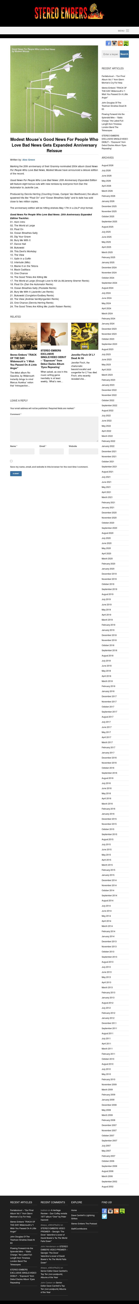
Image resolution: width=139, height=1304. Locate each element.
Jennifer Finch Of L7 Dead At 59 (83, 356)
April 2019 (106, 614)
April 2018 (106, 675)
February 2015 (108, 869)
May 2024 (106, 303)
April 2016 (106, 798)
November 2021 (109, 456)
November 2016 (109, 762)
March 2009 (107, 1089)
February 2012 (108, 1012)
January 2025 (108, 262)
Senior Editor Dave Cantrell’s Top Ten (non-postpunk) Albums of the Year (54, 1274)
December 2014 (109, 880)
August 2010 (107, 1063)
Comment (15, 414)
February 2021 (108, 502)
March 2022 (107, 435)
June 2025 (107, 236)
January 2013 (108, 997)
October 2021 (108, 461)
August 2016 (107, 778)
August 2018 (107, 655)
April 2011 (106, 1043)
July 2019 (106, 599)
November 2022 (109, 395)
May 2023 (106, 364)
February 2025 (108, 257)
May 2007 (106, 1150)
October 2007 (108, 1135)
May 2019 (106, 609)
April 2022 (106, 430)
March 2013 (107, 987)
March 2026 (107, 190)
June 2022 (107, 420)
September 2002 (109, 1181)
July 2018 (106, 660)
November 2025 (109, 211)
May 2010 (106, 1074)
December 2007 (109, 1125)
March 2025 (107, 252)
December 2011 (109, 1023)
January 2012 (108, 1017)
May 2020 (106, 548)
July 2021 (106, 476)
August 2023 (107, 349)
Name (13, 446)
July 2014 (106, 905)
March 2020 (107, 558)
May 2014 (106, 915)
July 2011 (106, 1038)
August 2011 (107, 1033)
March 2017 (107, 742)
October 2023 (108, 338)
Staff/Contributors (79, 1228)
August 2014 (107, 900)
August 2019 (107, 594)
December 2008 (109, 1104)
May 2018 (106, 670)
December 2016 (109, 757)
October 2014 (108, 890)
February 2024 (108, 318)
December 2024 (109, 267)
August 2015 (107, 839)
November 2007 (109, 1130)
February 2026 (108, 195)
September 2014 (109, 895)
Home (74, 1210)
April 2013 (106, 982)
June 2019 (107, 604)
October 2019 (108, 584)
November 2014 (109, 885)
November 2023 (109, 333)
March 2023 (107, 374)
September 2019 (109, 589)
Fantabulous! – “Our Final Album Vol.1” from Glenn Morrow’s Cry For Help (113, 79)
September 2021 (109, 466)
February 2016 (108, 808)
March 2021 (107, 497)
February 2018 (108, 686)
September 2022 (109, 405)
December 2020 (109, 512)
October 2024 (108, 277)
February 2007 (108, 1155)
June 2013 (107, 971)
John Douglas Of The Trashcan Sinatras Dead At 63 (114, 105)
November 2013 (109, 946)
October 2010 (108, 1058)
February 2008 (108, 1120)
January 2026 (108, 201)
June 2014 (107, 910)
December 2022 (109, 389)
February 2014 (108, 931)
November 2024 (109, 272)
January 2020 (108, 568)
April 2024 (106, 308)
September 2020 (109, 527)
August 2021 (107, 471)
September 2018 (109, 650)
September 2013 (109, 956)
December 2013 (109, 941)
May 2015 (106, 854)
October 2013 (108, 951)
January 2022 (108, 446)
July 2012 (106, 1007)
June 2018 (107, 665)
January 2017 (108, 752)
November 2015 (109, 823)
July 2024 (106, 292)
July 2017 (106, 721)
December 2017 (109, 696)
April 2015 (106, 859)
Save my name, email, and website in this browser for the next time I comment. (49, 466)
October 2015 (108, 829)
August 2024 (107, 287)
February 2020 (108, 563)
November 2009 (109, 1084)
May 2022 (106, 425)
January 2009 (108, 1099)
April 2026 (106, 185)
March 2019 (107, 619)
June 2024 (107, 298)
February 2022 (108, 441)
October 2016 (108, 767)
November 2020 (109, 517)
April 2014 (106, 920)
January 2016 (108, 813)
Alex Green (28, 159)
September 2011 (109, 1028)
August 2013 (107, 961)
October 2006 (108, 1160)
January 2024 (108, 323)
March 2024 (107, 313)
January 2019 (108, 630)
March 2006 (107, 1176)
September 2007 (109, 1140)
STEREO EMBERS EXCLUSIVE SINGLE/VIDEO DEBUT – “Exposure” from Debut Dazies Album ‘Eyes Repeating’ (53, 359)
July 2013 (106, 966)
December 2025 (109, 206)
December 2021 (109, 451)
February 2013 (108, 992)
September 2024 (109, 282)
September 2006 (109, 1166)
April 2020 (106, 553)
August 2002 (107, 1186)
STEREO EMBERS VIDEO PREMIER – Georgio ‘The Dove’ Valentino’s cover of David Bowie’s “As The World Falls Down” (54, 1235)
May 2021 (106, 486)
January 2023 (108, 384)
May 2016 (106, 793)
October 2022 (108, 400)
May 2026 (106, 180)
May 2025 (106, 241)
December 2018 (109, 635)
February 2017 (108, 747)
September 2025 (109, 221)
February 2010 (108, 1079)
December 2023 (109, 328)
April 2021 (106, 492)
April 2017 (106, 737)
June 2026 (107, 175)
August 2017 (107, 716)
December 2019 (109, 573)
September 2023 (109, 343)
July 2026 (106, 170)
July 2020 (106, 538)
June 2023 (107, 359)
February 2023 (108, 379)
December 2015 (109, 818)
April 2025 (106, 246)
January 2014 (108, 936)
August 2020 (107, 532)
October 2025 (108, 216)
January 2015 (108, 874)
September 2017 (109, 711)
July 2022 (106, 415)
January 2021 (108, 507)
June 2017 (107, 727)
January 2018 (108, 691)
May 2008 (106, 1109)
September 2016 (109, 772)
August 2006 (107, 1171)
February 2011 (108, 1053)
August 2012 (107, 1002)
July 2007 (106, 1145)
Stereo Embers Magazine (39, 30)
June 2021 (107, 481)
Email (42, 446)
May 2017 (106, 732)
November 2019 (109, 578)
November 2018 (109, 640)
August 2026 (107, 165)
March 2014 (107, 925)
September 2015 (109, 834)
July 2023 (106, 354)
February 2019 (108, 624)
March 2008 (107, 1114)
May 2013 (106, 977)
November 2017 (109, 701)
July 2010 (106, 1069)
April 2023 (106, 369)
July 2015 (106, 844)
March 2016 (107, 803)
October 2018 (108, 645)
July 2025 (106, 231)
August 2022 (107, 410)
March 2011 (107, 1048)
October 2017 (108, 706)
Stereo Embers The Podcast (84, 1223)
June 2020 (107, 543)
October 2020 (108, 522)
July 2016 (106, 783)
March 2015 (107, 864)
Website (73, 446)
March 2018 (107, 681)
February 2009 (108, 1094)
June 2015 (107, 849)
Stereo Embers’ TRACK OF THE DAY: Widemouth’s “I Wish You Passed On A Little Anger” (23, 361)
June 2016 (107, 788)
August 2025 (107, 226)
